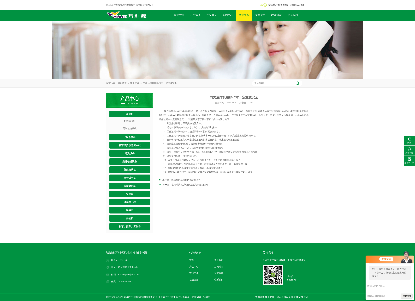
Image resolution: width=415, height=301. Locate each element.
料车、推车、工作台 (130, 226)
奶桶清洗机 (129, 121)
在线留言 (276, 15)
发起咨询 (407, 296)
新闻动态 (218, 266)
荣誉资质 (260, 15)
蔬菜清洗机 (130, 169)
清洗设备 (130, 153)
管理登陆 (259, 297)
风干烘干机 (130, 177)
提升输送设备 (129, 161)
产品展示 (211, 15)
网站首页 (179, 15)
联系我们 (292, 15)
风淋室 (129, 210)
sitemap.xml (301, 297)
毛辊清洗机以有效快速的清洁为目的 (189, 184)
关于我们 (218, 260)
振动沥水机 (130, 186)
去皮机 (129, 218)
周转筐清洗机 (129, 128)
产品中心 (193, 266)
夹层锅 (129, 194)
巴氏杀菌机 (130, 137)
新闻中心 (228, 15)
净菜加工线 (130, 202)
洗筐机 (129, 114)
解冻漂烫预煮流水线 (130, 145)
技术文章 (244, 15)
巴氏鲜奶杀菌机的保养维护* (185, 180)
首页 (191, 260)
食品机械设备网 (284, 297)
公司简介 (195, 15)
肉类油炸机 (173, 115)
